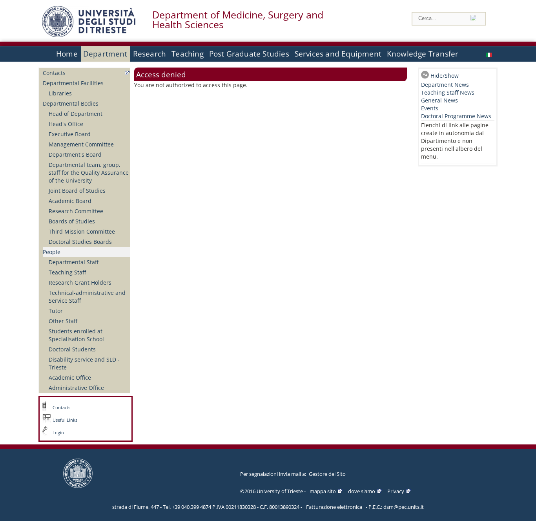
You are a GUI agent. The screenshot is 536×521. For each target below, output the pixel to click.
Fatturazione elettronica (334, 506)
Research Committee (76, 211)
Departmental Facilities (73, 83)
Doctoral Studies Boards (80, 241)
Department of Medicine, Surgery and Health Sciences (237, 19)
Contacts (54, 73)
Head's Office (66, 124)
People (51, 252)
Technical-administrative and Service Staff (87, 296)
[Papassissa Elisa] (490, 53)
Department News (445, 84)
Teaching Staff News (447, 92)
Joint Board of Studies (77, 190)
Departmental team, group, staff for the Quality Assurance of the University (89, 172)
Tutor (56, 310)
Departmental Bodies (70, 103)
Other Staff (63, 321)
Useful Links (65, 420)
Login (58, 432)
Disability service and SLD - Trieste (84, 363)
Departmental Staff (73, 262)
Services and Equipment (338, 54)
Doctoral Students (72, 349)
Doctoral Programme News (456, 116)
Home (67, 54)
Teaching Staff (67, 272)
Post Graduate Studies (249, 54)
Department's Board (75, 154)
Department (105, 54)
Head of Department (75, 113)
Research (149, 54)
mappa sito (323, 491)
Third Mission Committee (82, 231)
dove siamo (361, 491)
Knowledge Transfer (422, 54)
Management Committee (81, 144)
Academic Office (70, 377)
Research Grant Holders (80, 282)
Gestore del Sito (327, 473)
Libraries (60, 93)
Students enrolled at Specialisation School (76, 335)
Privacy (395, 491)
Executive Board (70, 134)
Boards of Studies (72, 221)
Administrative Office (76, 387)
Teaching (187, 54)
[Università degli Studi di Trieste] (88, 35)
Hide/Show (444, 75)
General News (439, 100)
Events (429, 108)
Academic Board (70, 201)
